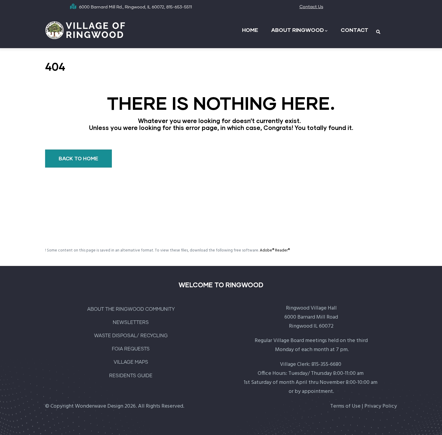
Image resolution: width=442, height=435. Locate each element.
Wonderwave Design (99, 406)
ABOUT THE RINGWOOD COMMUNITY (131, 309)
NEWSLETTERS (131, 322)
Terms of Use (345, 406)
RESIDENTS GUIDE (130, 375)
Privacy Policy (380, 406)
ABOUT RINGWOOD (297, 29)
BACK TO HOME (78, 158)
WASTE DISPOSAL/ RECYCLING (131, 335)
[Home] (85, 30)
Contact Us (311, 7)
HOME (250, 29)
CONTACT (354, 29)
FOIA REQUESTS (131, 349)
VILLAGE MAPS (131, 362)
